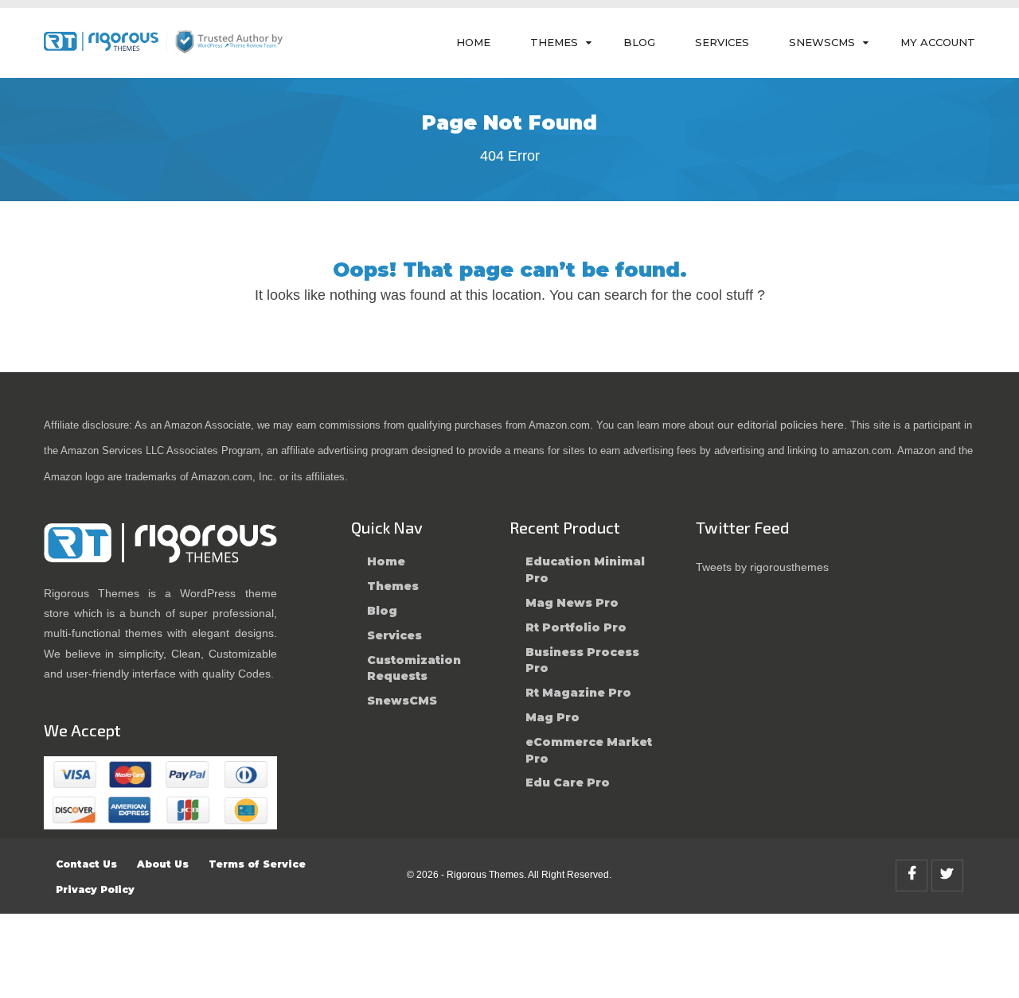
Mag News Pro (572, 603)
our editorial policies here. (782, 424)
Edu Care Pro (567, 782)
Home (473, 42)
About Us (163, 864)
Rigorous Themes (485, 874)
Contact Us (86, 864)
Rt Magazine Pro (578, 692)
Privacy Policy (95, 889)
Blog (639, 42)
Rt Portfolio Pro (576, 627)
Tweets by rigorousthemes (762, 567)
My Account (937, 42)
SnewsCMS (822, 42)
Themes (554, 42)
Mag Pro (552, 717)
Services (722, 42)
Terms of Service (257, 864)
